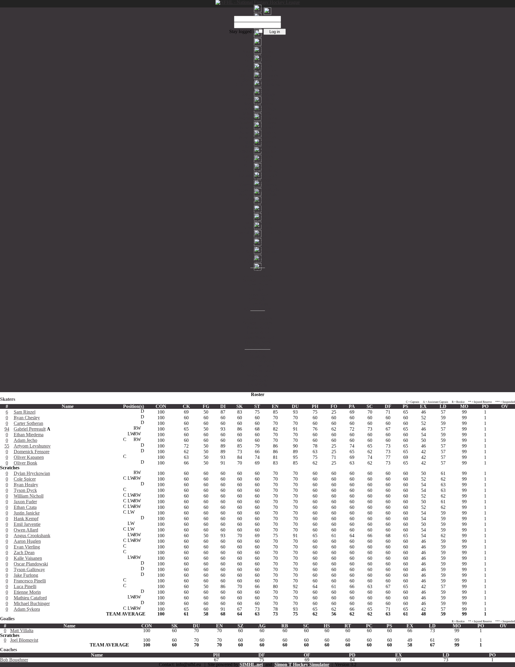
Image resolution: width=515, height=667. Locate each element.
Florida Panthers (257, 103)
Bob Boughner (14, 659)
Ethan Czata (25, 507)
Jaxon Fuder (25, 501)
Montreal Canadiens (258, 118)
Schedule (257, 256)
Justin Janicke (27, 512)
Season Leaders (257, 280)
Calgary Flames (257, 65)
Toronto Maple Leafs (257, 175)
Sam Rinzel (24, 411)
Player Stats (257, 246)
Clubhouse (257, 380)
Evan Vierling (27, 546)
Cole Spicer (25, 478)
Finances (257, 208)
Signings (257, 356)
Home (257, 46)
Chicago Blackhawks (258, 75)
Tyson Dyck (25, 490)
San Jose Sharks (257, 156)
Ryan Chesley (27, 417)
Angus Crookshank (32, 535)
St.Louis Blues (258, 165)
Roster (258, 241)
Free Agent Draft (258, 370)
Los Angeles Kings (258, 108)
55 (6, 445)
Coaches (257, 351)
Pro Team (258, 237)
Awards (257, 270)
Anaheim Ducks (257, 51)
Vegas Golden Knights (257, 189)
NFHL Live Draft (257, 365)
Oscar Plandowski (31, 563)
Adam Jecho (25, 440)
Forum (257, 389)
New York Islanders (257, 137)
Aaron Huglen (27, 541)
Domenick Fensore (31, 451)
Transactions (257, 327)
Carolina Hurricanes (258, 70)
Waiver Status (258, 222)
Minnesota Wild (257, 113)
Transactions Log (257, 337)
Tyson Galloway (29, 569)
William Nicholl (29, 495)
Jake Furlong (26, 575)
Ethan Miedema (29, 434)
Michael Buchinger (32, 603)
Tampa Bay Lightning (257, 170)
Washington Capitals (257, 194)
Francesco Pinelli (30, 580)
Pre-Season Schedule (257, 251)
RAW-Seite (257, 384)
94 (6, 428)
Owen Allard (26, 529)
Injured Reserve (257, 261)
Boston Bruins (257, 56)
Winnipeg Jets (257, 199)
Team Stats (257, 265)
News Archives (257, 227)
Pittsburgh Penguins (257, 151)
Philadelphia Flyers (258, 146)
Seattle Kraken (258, 160)
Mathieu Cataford (30, 597)
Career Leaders (257, 275)
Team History (257, 346)
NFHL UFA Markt (257, 361)
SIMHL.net (251, 664)
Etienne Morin (27, 592)
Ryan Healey (26, 484)
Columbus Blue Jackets (257, 84)
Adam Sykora (27, 609)
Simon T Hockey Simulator (301, 664)
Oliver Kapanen (29, 457)
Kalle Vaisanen (28, 558)
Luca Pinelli (25, 586)
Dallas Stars (257, 89)
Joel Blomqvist (24, 640)
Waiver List (258, 375)
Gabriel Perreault (30, 428)
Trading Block (257, 342)
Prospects (257, 218)
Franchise (258, 203)
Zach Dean (24, 552)
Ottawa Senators (257, 141)
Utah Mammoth (257, 180)
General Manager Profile (257, 232)
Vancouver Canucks (258, 184)
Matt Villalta (21, 630)
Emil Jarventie (27, 524)
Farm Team (257, 284)
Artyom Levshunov (32, 445)
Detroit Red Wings (257, 94)
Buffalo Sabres (257, 60)
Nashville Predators (257, 122)
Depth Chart (257, 213)
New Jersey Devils (257, 127)
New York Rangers (258, 132)
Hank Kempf (26, 518)
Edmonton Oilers (257, 99)
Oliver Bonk (25, 462)
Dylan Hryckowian (32, 473)
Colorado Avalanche (257, 79)
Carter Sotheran (28, 423)
